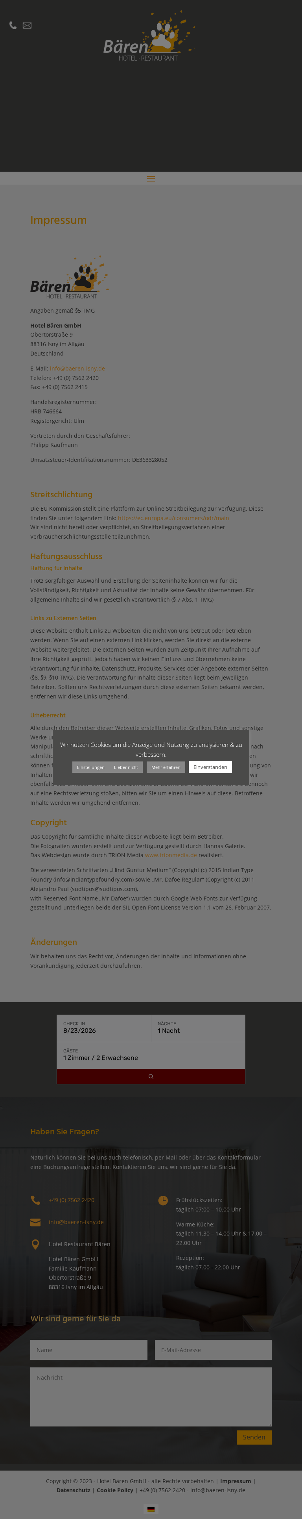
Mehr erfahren (165, 767)
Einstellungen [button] (91, 767)
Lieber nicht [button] (126, 767)
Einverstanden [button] (210, 767)
